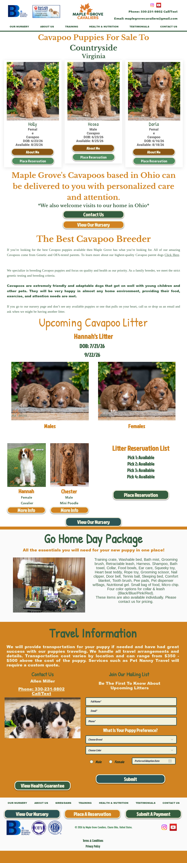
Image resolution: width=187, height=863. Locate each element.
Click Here (172, 255)
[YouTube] (158, 5)
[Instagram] (152, 5)
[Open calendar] (170, 761)
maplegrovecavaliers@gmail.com (151, 18)
